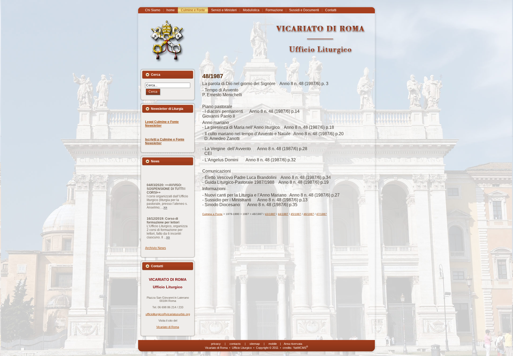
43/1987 (270, 214)
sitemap (255, 343)
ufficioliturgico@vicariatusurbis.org (168, 314)
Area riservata (293, 343)
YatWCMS (300, 347)
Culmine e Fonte (212, 214)
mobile (273, 343)
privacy (216, 343)
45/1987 (296, 214)
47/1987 (321, 214)
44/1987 (283, 214)
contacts (235, 343)
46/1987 (309, 214)
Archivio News (155, 248)
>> (165, 198)
